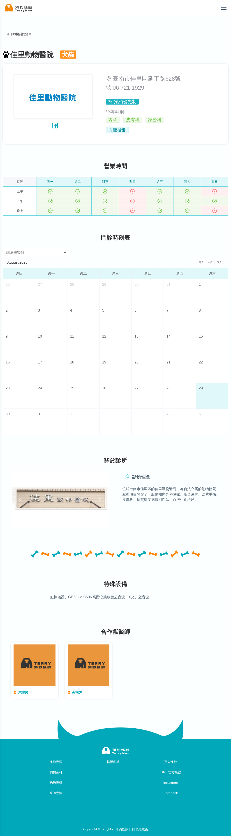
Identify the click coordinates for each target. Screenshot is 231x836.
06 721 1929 (128, 87)
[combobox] (36, 252)
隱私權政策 (140, 829)
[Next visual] (99, 499)
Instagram (170, 782)
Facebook (171, 793)
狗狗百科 (56, 772)
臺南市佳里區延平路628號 (147, 78)
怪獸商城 (113, 762)
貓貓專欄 (56, 782)
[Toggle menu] (223, 7)
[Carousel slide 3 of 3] (68, 522)
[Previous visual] (19, 499)
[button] (65, 252)
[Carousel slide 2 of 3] (59, 522)
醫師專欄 (56, 793)
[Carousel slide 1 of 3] (50, 522)
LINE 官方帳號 (170, 772)
